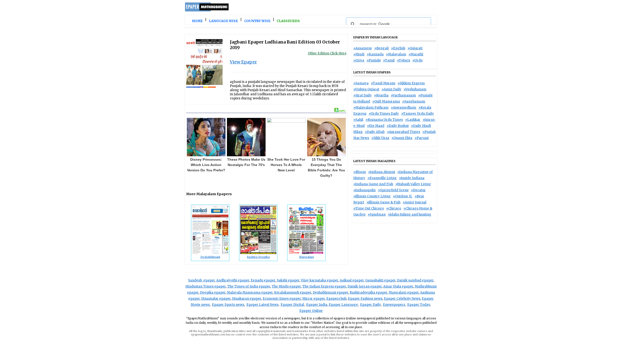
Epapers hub (336, 299)
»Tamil (389, 60)
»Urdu (417, 60)
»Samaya (361, 83)
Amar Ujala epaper (398, 286)
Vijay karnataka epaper (319, 280)
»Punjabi (373, 60)
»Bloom (359, 172)
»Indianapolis (364, 190)
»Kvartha (381, 95)
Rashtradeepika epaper (368, 292)
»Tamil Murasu (383, 83)
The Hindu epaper (286, 286)
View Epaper (243, 62)
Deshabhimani (210, 257)
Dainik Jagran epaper (364, 286)
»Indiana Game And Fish (373, 184)
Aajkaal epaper (352, 280)
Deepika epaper (212, 292)
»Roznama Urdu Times (384, 120)
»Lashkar (412, 120)
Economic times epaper (282, 299)
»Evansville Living (382, 178)
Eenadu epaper (263, 280)
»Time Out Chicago (368, 208)
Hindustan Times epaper (205, 286)
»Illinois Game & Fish (383, 202)
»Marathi (415, 54)
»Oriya (358, 60)
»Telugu (403, 60)
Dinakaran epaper (246, 299)
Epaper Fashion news (365, 299)
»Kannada (375, 54)
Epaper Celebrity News (402, 299)
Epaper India (316, 305)
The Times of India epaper (248, 286)
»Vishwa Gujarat (366, 89)
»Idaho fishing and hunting (409, 214)
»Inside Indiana (411, 178)
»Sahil (358, 120)
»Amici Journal (414, 202)
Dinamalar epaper (216, 299)
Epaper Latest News (262, 305)
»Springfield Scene (393, 190)
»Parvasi (422, 138)
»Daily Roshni (398, 126)
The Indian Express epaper (324, 286)
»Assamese (362, 48)
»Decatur (418, 190)
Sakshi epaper (288, 280)
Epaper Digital (292, 305)
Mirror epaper (313, 299)
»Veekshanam (415, 89)
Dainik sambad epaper (415, 280)
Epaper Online (311, 311)
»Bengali (381, 48)
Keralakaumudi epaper (292, 292)
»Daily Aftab (375, 132)
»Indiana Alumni (381, 172)
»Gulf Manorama (386, 101)
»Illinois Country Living (372, 196)
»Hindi (358, 54)
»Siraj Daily (362, 95)
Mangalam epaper (404, 292)
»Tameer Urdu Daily (417, 114)
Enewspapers (394, 305)
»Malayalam (396, 54)
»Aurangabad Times (403, 132)
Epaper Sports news (228, 305)
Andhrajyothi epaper (232, 280)
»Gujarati (415, 48)
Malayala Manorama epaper (250, 292)
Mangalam (306, 257)
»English (398, 48)
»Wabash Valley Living (413, 184)
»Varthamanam (403, 95)
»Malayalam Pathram (371, 107)
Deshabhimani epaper (330, 292)
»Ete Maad (375, 126)
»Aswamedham (403, 107)
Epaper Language (343, 305)
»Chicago (393, 208)
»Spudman (377, 214)
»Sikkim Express (411, 83)
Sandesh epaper (201, 280)
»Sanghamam (413, 101)
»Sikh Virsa (380, 138)
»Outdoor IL (402, 196)
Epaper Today (418, 305)
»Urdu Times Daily (384, 114)
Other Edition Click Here (327, 53)
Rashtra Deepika (258, 257)
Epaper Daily (370, 305)
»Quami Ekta (401, 138)
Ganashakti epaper (380, 280)
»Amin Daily (391, 89)
